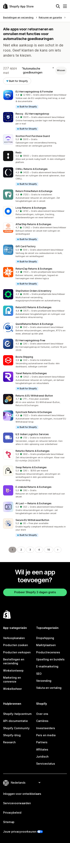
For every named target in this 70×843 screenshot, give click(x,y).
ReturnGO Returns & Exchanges (34, 307)
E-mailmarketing (47, 666)
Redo (19, 152)
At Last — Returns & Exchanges (34, 503)
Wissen (61, 70)
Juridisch (42, 756)
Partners (41, 742)
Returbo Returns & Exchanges (33, 450)
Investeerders (45, 728)
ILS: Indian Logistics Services (32, 434)
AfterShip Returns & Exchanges (33, 224)
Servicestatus (45, 763)
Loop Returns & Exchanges (31, 207)
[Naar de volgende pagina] (57, 550)
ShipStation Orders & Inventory (33, 290)
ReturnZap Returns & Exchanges (34, 268)
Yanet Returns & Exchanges (31, 373)
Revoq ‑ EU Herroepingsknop (32, 113)
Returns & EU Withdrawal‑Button (34, 395)
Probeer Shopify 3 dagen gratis (35, 592)
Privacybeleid (12, 812)
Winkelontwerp (13, 670)
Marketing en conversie (12, 679)
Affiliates (42, 749)
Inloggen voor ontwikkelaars (22, 793)
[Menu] (65, 6)
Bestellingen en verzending (13, 661)
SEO (39, 673)
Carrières (42, 721)
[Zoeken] (58, 6)
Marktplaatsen (46, 645)
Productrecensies (48, 652)
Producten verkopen (17, 652)
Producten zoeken (15, 645)
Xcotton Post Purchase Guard (33, 136)
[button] (35, 99)
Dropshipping (45, 638)
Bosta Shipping (24, 356)
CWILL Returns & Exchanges (32, 169)
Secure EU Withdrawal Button (32, 520)
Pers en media (45, 735)
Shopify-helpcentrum (17, 713)
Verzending (43, 680)
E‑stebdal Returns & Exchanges (34, 486)
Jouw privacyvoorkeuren (19, 831)
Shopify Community (16, 728)
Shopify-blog (12, 735)
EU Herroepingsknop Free (30, 340)
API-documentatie (15, 721)
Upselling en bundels (50, 659)
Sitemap (8, 822)
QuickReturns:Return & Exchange (34, 323)
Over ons (42, 713)
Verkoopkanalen (14, 638)
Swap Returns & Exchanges (31, 467)
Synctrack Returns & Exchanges (34, 412)
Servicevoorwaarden (17, 803)
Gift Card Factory (26, 246)
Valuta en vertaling (48, 687)
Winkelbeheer (12, 688)
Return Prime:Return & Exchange (34, 191)
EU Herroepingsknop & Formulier (34, 91)
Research (9, 742)
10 (48, 549)
